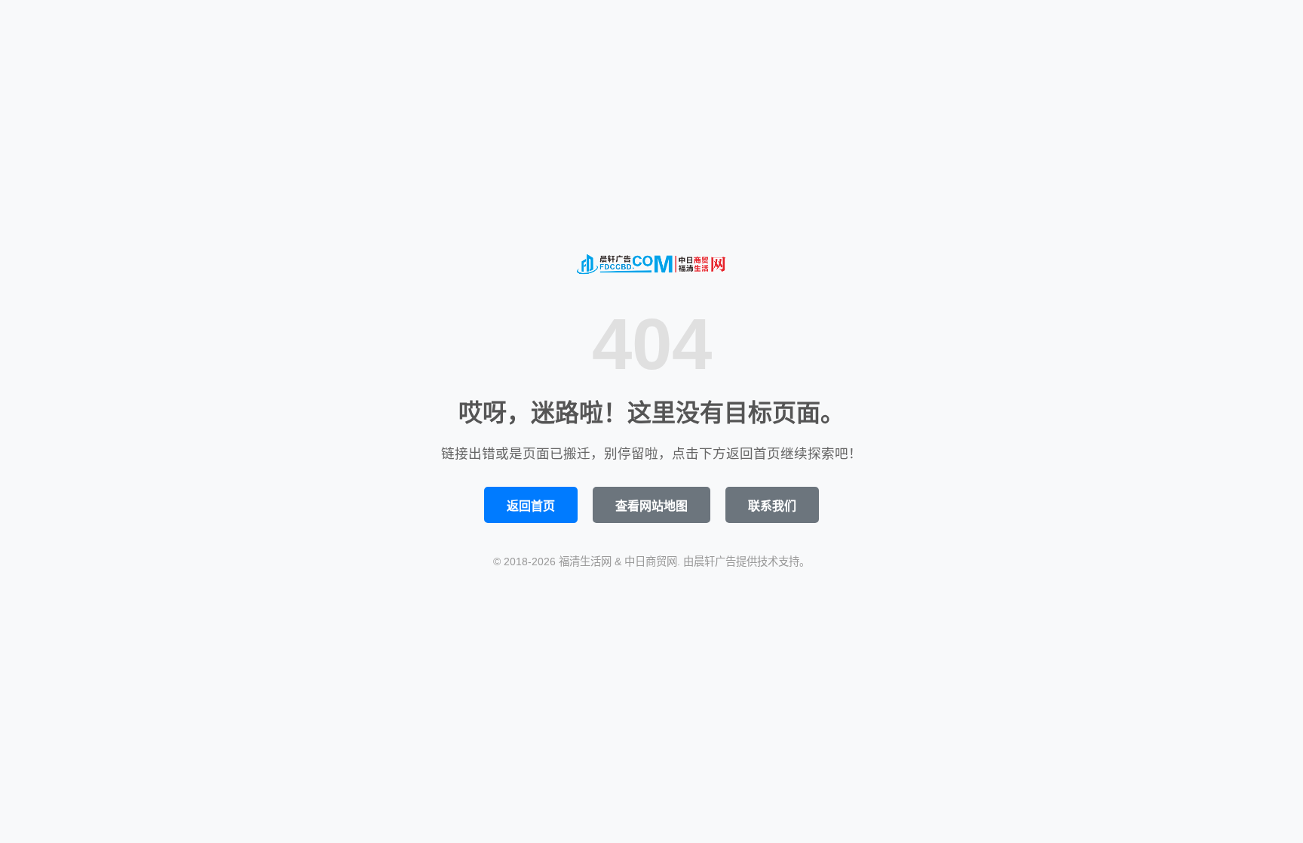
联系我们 (772, 506)
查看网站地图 (651, 506)
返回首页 (531, 506)
